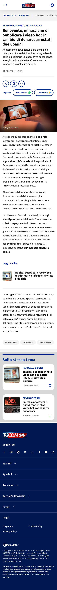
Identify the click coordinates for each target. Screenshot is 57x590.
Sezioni (7, 463)
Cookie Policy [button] (35, 526)
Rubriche (8, 485)
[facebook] (4, 452)
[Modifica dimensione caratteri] (21, 84)
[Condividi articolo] (6, 84)
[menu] (5, 5)
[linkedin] (32, 452)
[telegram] (39, 452)
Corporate (8, 526)
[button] (28, 5)
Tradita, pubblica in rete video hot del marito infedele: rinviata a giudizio (37, 376)
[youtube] (46, 452)
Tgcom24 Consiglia (14, 496)
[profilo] (52, 5)
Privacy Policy (10, 531)
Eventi (6, 507)
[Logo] (28, 5)
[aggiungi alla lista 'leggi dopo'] (13, 84)
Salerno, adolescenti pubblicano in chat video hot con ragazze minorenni (36, 406)
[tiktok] (52, 452)
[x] (25, 452)
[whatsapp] (18, 452)
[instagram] (11, 452)
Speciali (7, 474)
